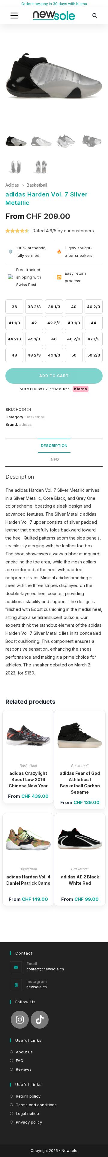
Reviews (24, 1069)
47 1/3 (94, 339)
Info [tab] (54, 459)
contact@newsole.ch (45, 969)
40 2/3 (93, 306)
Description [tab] (54, 445)
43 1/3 (74, 322)
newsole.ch (36, 987)
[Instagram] (20, 1020)
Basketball (37, 185)
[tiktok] (40, 1020)
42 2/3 (54, 322)
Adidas (12, 185)
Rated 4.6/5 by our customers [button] (63, 230)
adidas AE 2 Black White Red (80, 880)
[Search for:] (95, 15)
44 (93, 322)
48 (14, 355)
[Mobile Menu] (14, 15)
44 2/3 (14, 339)
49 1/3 (54, 355)
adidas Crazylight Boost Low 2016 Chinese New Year (28, 779)
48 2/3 (34, 355)
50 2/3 (93, 355)
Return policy (28, 1096)
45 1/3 (34, 339)
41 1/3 (14, 322)
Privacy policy (29, 1122)
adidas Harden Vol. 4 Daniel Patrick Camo (28, 880)
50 (73, 355)
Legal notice (27, 1113)
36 (14, 306)
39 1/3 (54, 306)
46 (54, 339)
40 (73, 306)
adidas (25, 424)
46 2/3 (73, 339)
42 (34, 322)
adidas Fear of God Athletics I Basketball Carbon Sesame (80, 783)
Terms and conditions (36, 1104)
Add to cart (54, 376)
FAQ (19, 1060)
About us (24, 1052)
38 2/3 (34, 306)
